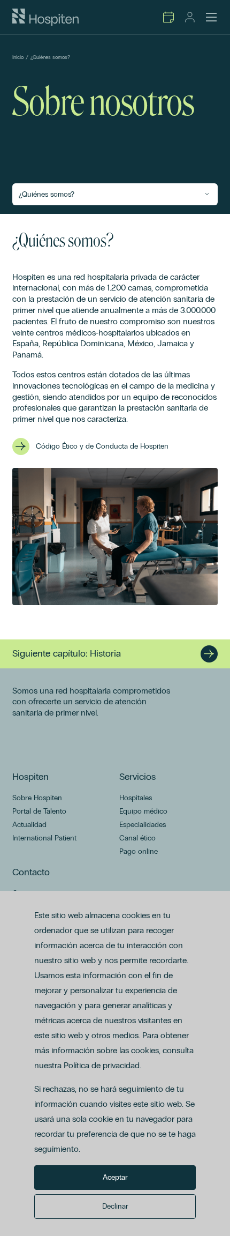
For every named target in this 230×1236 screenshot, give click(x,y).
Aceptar (115, 1177)
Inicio (18, 57)
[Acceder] (189, 17)
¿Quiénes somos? (50, 57)
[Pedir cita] (168, 17)
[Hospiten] (45, 17)
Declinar (115, 1206)
